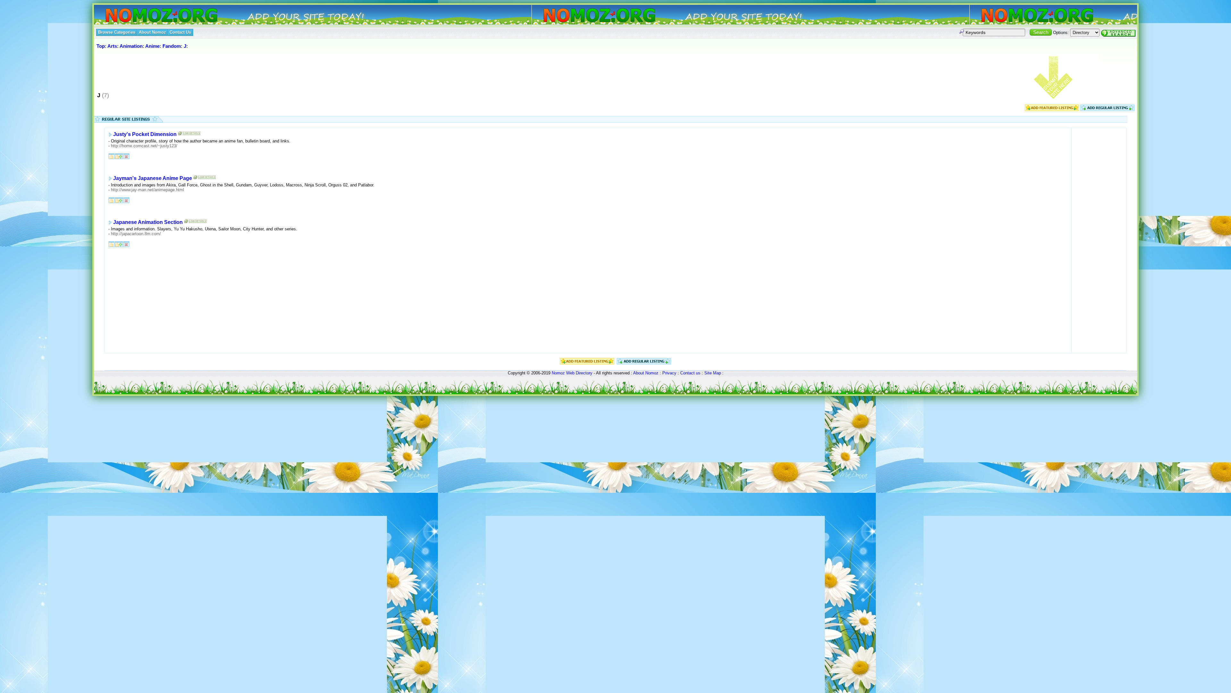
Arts (112, 46)
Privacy (669, 373)
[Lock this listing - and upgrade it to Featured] (119, 156)
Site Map (712, 373)
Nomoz (558, 373)
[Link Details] (191, 135)
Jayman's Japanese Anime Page (152, 178)
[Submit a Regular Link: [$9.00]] (1107, 109)
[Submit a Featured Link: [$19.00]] (1052, 109)
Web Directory (579, 373)
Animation (131, 46)
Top (100, 46)
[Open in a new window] (180, 135)
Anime (152, 46)
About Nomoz (645, 373)
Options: (1061, 32)
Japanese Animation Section (148, 222)
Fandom (172, 46)
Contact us (690, 373)
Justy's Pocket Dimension (145, 134)
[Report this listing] (126, 156)
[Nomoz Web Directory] (149, 15)
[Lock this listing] (111, 156)
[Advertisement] (212, 70)
